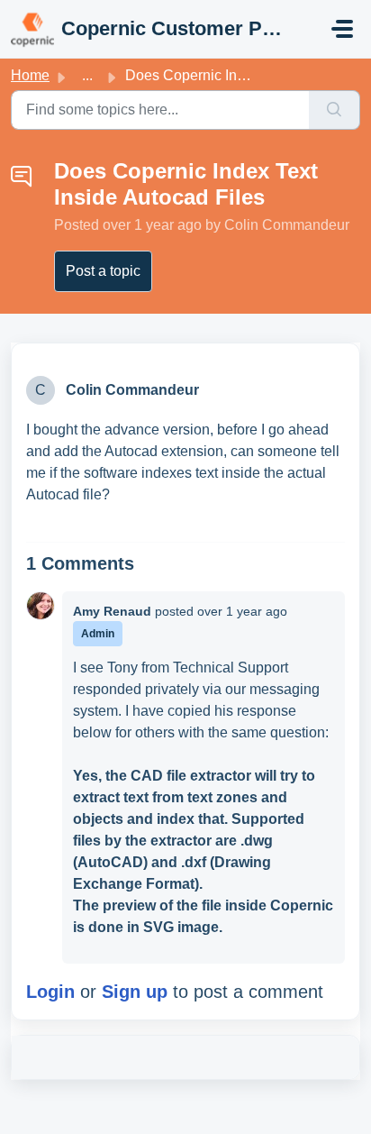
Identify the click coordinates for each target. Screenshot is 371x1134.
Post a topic (103, 271)
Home (30, 75)
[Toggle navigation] (342, 29)
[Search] (334, 110)
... (87, 75)
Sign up (134, 991)
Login (50, 991)
